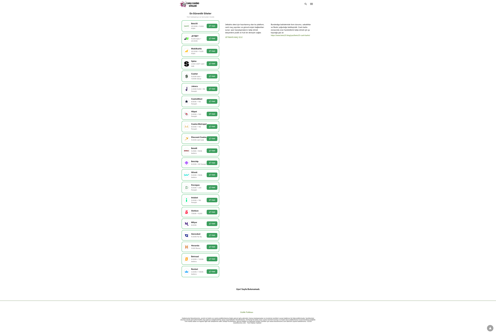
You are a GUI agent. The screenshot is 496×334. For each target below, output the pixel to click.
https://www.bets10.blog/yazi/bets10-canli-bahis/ (290, 35)
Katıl (213, 26)
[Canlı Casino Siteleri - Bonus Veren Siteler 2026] (189, 4)
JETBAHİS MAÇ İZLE (234, 37)
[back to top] (490, 328)
